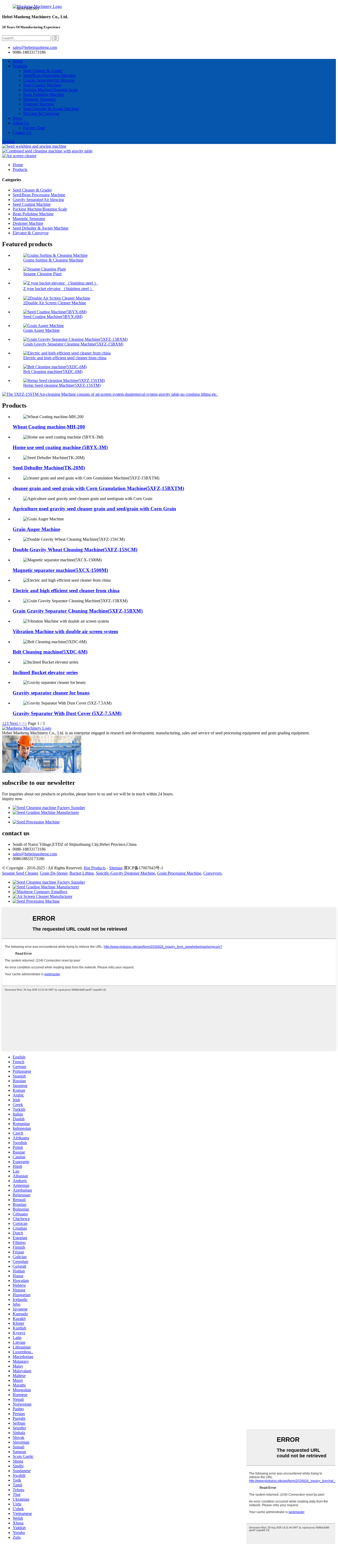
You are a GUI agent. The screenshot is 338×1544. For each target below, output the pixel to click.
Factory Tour (34, 127)
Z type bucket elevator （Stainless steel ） (58, 288)
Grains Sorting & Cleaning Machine (53, 260)
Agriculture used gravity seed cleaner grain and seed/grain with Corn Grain (94, 508)
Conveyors (212, 873)
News (17, 118)
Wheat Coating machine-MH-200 (49, 427)
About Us (21, 123)
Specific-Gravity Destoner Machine (125, 873)
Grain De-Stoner (53, 873)
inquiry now (12, 798)
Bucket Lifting (81, 873)
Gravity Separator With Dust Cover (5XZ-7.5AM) (67, 713)
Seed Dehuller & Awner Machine (51, 108)
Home (18, 61)
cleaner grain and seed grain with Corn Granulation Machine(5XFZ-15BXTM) (98, 488)
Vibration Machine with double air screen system (65, 631)
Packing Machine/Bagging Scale (50, 89)
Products (20, 66)
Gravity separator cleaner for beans (51, 693)
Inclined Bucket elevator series (45, 672)
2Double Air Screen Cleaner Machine (54, 303)
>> (24, 723)
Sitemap (116, 868)
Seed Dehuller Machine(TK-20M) (49, 467)
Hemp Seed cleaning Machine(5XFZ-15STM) (62, 385)
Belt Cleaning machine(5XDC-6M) (52, 371)
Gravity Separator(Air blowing (48, 80)
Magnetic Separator (39, 99)
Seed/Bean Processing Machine (49, 75)
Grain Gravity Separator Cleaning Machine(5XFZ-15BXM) (73, 344)
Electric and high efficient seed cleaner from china (64, 358)
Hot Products (95, 868)
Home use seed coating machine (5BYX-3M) (60, 447)
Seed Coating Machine (42, 85)
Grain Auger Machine (41, 330)
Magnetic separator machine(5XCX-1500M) (60, 570)
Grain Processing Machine (179, 873)
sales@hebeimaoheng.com (35, 47)
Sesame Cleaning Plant (42, 274)
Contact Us (22, 132)
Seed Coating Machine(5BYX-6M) (52, 316)
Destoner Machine (38, 104)
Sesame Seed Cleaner (20, 873)
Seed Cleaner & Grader (42, 70)
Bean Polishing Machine (43, 94)
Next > (15, 723)
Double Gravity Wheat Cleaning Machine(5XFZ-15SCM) (75, 549)
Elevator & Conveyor (41, 113)
